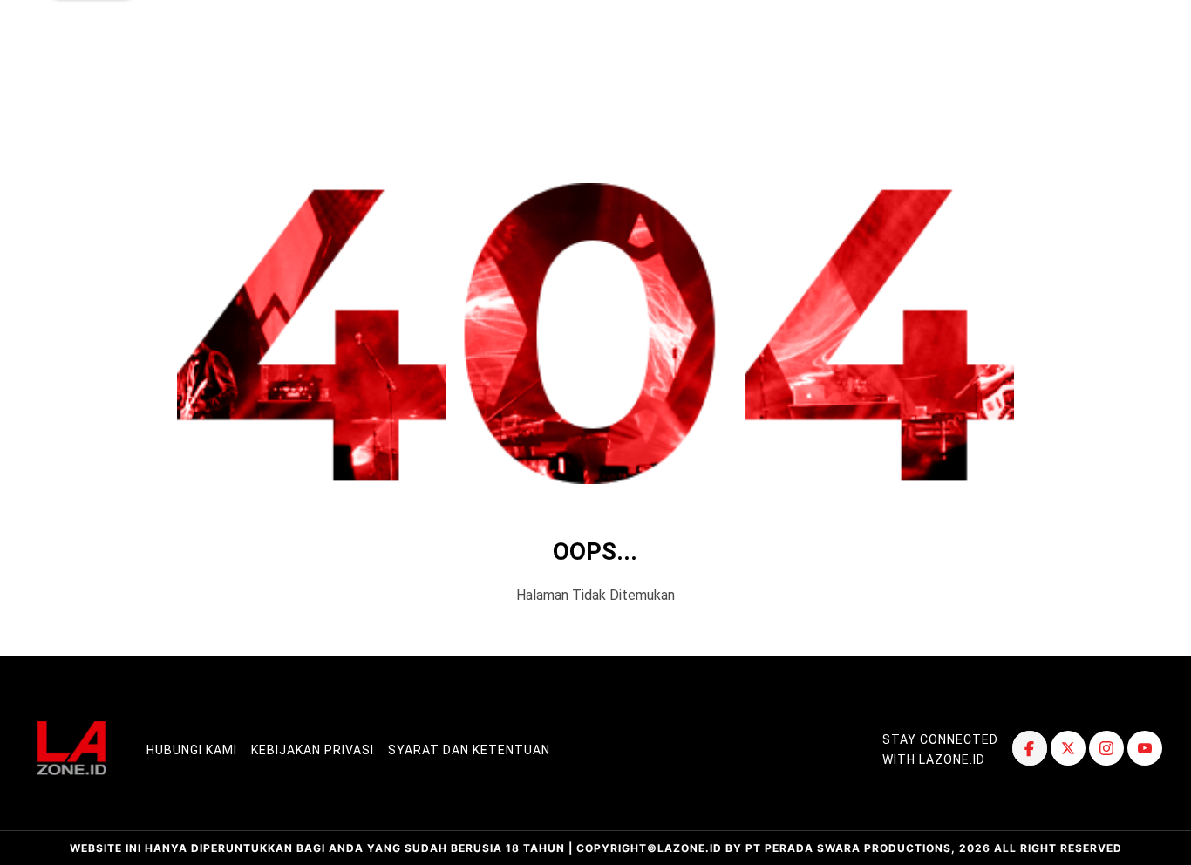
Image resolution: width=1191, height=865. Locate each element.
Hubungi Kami (191, 750)
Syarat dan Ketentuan (469, 750)
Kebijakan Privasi (312, 750)
